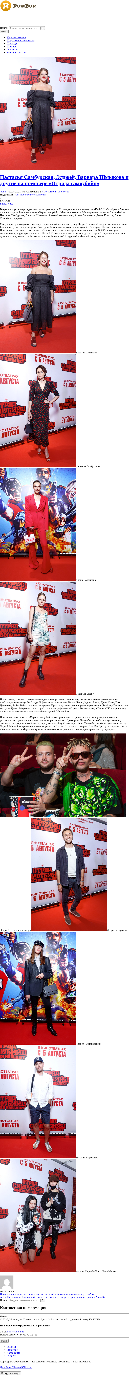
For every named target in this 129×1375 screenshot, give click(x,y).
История (11, 46)
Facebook (22, 194)
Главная (11, 1346)
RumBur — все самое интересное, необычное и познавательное (36, 16)
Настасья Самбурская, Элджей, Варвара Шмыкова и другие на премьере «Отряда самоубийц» (64, 180)
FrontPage (12, 1349)
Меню (4, 31)
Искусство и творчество (20, 40)
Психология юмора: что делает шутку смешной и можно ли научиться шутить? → (47, 1294)
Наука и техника (16, 37)
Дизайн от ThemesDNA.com (16, 1367)
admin (4, 191)
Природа (12, 43)
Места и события (16, 52)
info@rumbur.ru (15, 1331)
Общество (12, 49)
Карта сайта (13, 1352)
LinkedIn (41, 194)
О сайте (11, 1355)
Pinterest (31, 194)
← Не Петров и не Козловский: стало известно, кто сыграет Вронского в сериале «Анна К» (52, 1297)
